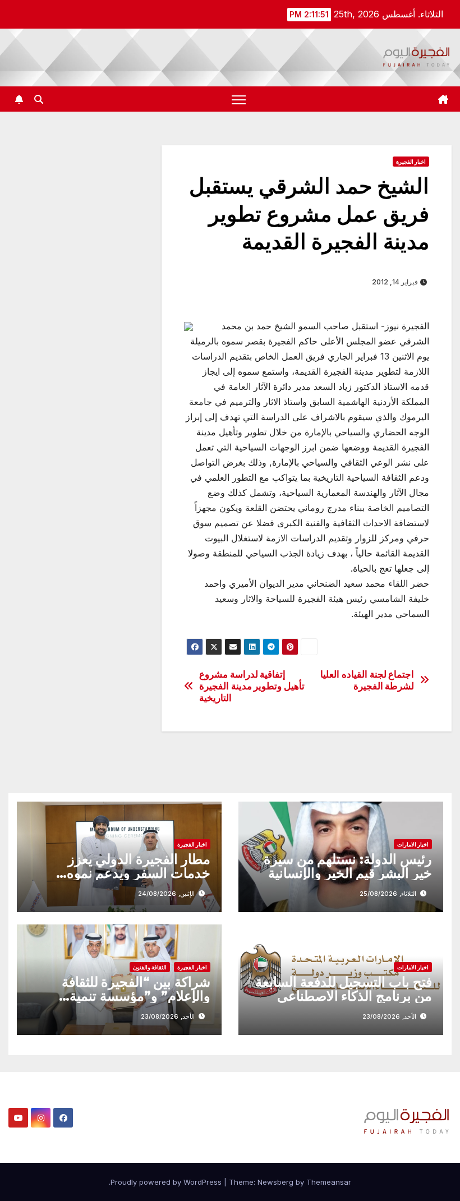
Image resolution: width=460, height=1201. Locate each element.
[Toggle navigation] (238, 99)
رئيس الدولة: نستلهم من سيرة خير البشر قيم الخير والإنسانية (348, 866)
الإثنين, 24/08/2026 (166, 894)
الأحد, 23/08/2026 (389, 1016)
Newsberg (275, 1181)
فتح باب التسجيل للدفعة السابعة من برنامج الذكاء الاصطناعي (343, 989)
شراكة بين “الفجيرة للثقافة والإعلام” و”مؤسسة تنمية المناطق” (136, 996)
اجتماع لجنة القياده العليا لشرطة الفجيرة (367, 680)
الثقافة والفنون (150, 967)
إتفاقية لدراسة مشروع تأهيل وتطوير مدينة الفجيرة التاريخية (252, 686)
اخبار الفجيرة (411, 161)
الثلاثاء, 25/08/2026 (388, 894)
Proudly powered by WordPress (167, 1181)
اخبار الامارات (413, 844)
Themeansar (328, 1181)
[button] (38, 99)
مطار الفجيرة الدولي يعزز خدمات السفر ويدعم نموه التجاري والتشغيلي (138, 873)
